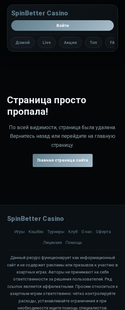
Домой (22, 42)
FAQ (114, 42)
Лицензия (52, 242)
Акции (70, 42)
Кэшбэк (36, 231)
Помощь (74, 242)
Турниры (55, 231)
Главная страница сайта (62, 160)
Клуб (73, 231)
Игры (19, 231)
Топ (93, 42)
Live (47, 42)
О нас (86, 231)
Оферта (103, 231)
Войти (62, 25)
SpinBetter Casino (39, 13)
